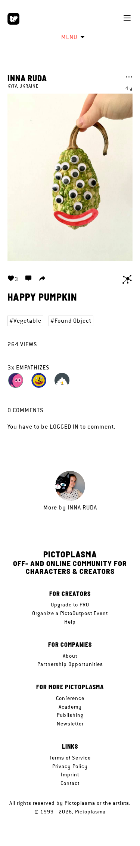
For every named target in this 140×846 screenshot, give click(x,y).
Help (70, 621)
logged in (64, 426)
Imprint (70, 774)
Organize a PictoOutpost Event (70, 613)
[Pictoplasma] (13, 19)
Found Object (73, 321)
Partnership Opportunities (70, 664)
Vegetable (27, 321)
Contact (70, 783)
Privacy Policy (70, 766)
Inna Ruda (27, 77)
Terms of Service (70, 757)
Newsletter (70, 723)
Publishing (70, 715)
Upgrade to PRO (70, 604)
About (70, 655)
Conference (70, 698)
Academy (70, 706)
